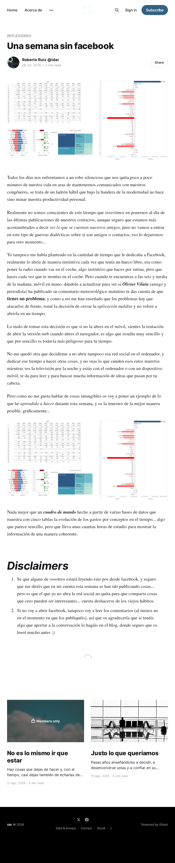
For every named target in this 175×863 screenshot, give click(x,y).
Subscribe (154, 10)
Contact (86, 828)
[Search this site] (117, 10)
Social (101, 828)
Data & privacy (66, 828)
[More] (51, 10)
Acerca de (33, 10)
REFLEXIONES (19, 36)
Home (12, 10)
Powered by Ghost (154, 824)
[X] (78, 820)
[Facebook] (87, 820)
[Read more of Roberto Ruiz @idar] (13, 62)
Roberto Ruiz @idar (40, 59)
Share (159, 62)
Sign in (131, 10)
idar (9, 824)
